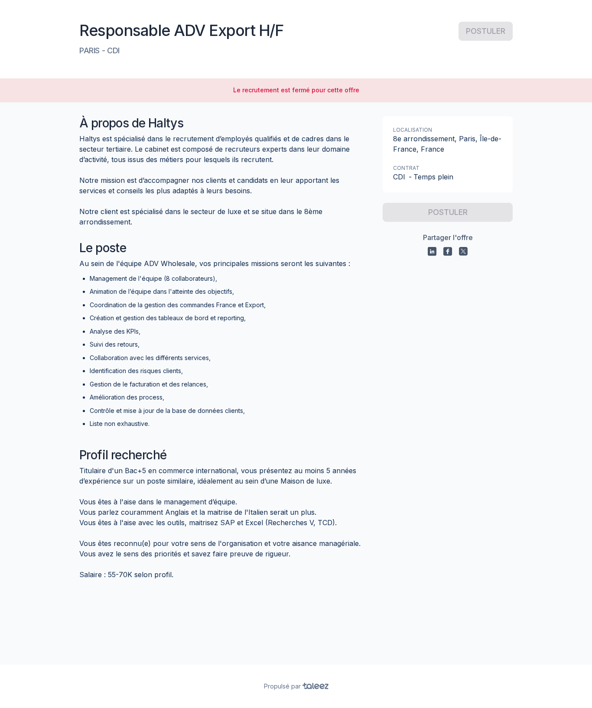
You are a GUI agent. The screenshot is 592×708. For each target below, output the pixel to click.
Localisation (412, 130)
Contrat (406, 168)
